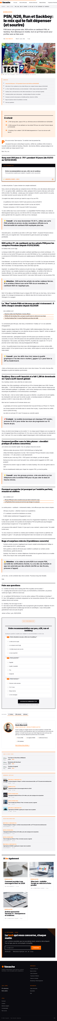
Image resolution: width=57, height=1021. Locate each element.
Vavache (6, 2)
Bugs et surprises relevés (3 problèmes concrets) (16, 99)
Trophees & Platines (34, 975)
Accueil (3, 6)
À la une (15, 2)
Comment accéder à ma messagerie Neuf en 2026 (19, 788)
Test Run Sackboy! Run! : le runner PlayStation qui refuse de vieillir (20, 318)
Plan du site (4, 1010)
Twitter (11, 714)
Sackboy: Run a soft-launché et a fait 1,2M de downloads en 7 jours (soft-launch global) (24, 91)
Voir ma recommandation (28, 701)
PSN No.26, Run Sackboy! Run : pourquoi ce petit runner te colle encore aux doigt (24, 316)
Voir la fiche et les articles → (22, 745)
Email (26, 714)
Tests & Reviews (23, 2)
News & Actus (42, 2)
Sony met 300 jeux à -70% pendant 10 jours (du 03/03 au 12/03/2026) (22, 83)
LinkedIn (19, 714)
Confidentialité (5, 1008)
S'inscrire (36, 947)
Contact (3, 1003)
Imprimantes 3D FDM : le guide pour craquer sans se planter (22, 809)
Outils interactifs (33, 988)
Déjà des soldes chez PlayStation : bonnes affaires (16, 313)
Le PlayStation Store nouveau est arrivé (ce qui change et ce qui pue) (21, 501)
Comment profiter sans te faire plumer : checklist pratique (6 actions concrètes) (22, 94)
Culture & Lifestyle (34, 978)
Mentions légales (5, 1005)
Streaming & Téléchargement (36, 980)
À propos (4, 1001)
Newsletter (32, 990)
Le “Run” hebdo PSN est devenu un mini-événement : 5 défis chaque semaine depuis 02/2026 (26, 88)
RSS (31, 993)
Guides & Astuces (33, 2)
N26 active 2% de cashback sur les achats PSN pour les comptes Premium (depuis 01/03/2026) (26, 86)
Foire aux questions (9, 102)
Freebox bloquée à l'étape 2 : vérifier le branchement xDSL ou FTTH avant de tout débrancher (30, 781)
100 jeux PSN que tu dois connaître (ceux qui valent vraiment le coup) (21, 499)
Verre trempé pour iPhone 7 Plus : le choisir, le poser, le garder (22, 802)
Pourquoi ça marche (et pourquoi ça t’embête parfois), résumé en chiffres (21, 97)
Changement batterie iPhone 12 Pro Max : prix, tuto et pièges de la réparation (26, 795)
